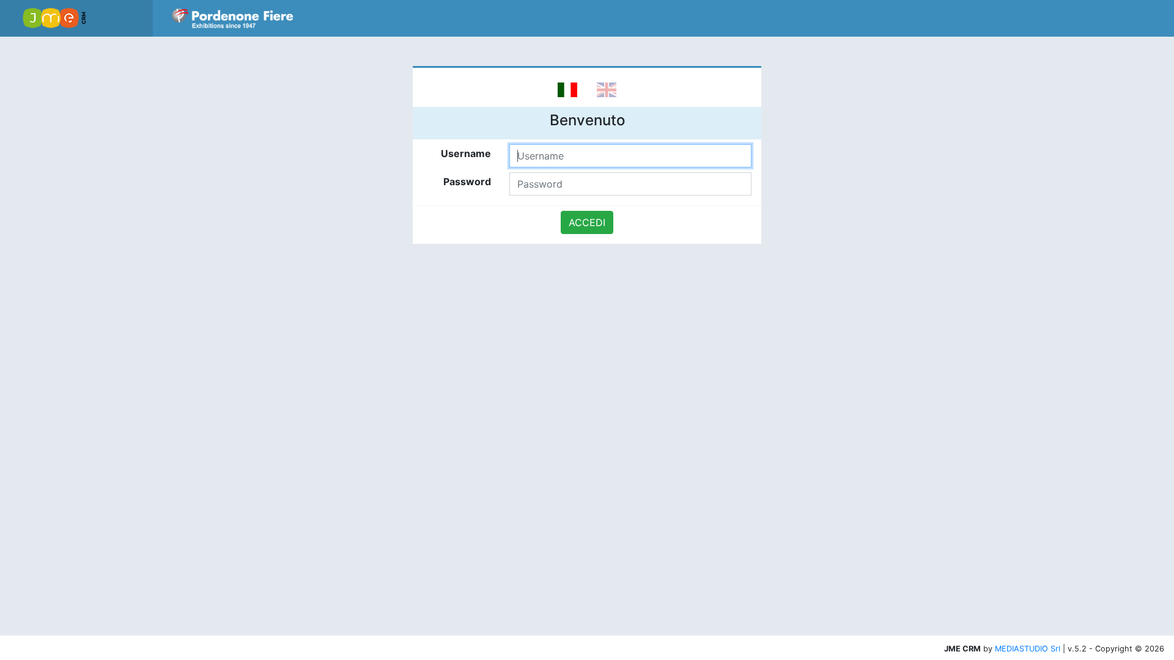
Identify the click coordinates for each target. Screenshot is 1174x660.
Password (467, 181)
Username (466, 153)
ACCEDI (587, 222)
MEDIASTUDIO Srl (1027, 648)
